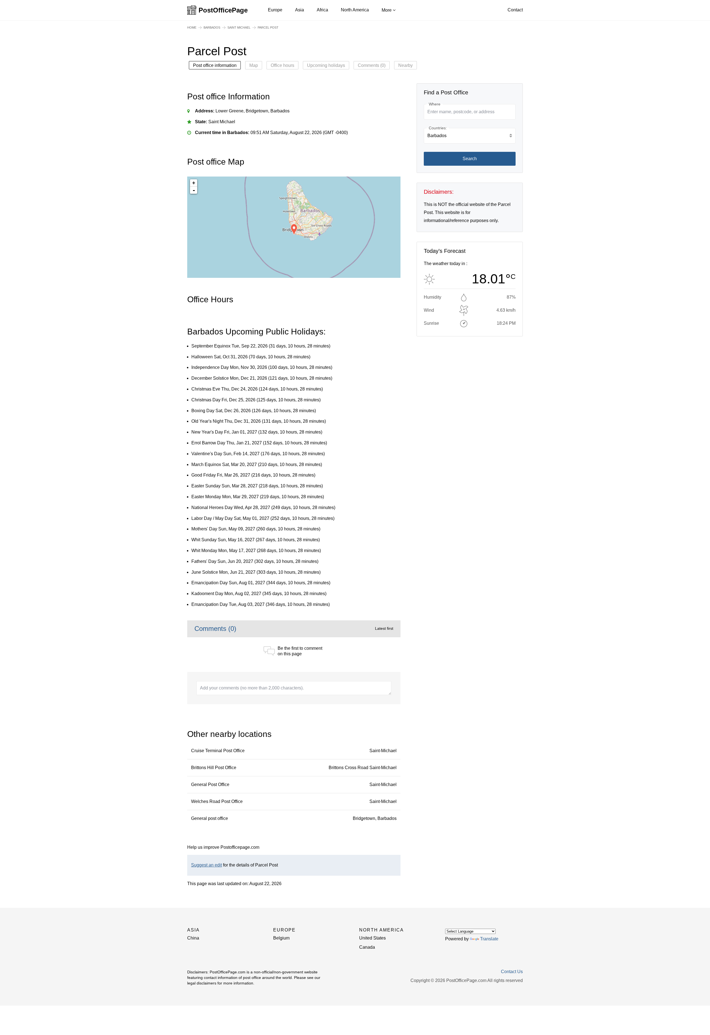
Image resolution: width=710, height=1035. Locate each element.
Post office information (215, 65)
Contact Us (512, 971)
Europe (275, 9)
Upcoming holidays (326, 65)
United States (372, 938)
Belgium (281, 938)
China (193, 938)
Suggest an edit (206, 865)
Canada (367, 947)
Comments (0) (372, 65)
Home (191, 27)
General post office (209, 818)
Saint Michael (238, 27)
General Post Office (210, 784)
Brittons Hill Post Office (213, 767)
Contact (515, 9)
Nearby (405, 65)
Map (253, 65)
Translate (489, 938)
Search (470, 158)
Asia (299, 9)
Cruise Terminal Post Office (218, 750)
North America (355, 9)
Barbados (212, 27)
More (387, 10)
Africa (322, 9)
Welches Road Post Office (217, 801)
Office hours (282, 65)
